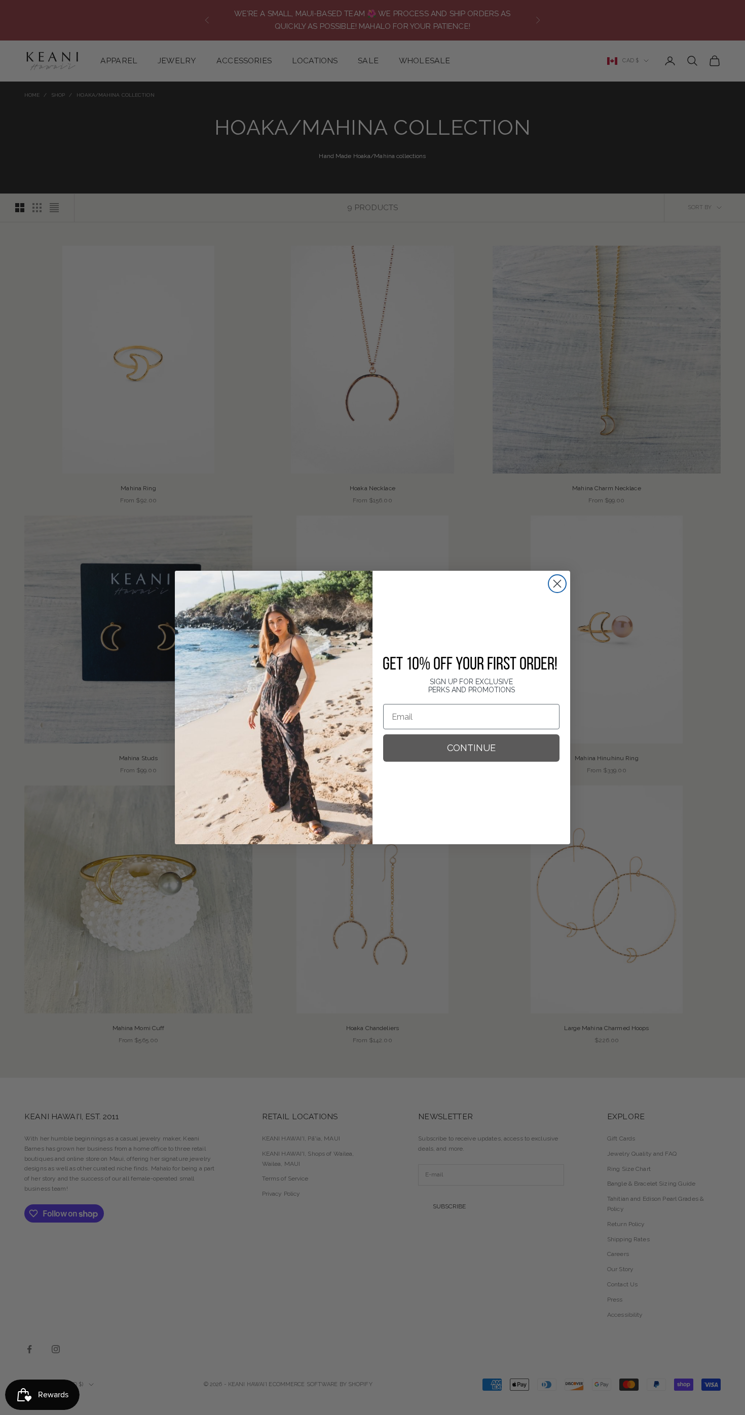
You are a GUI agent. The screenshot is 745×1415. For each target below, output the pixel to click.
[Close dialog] (557, 584)
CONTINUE (471, 747)
